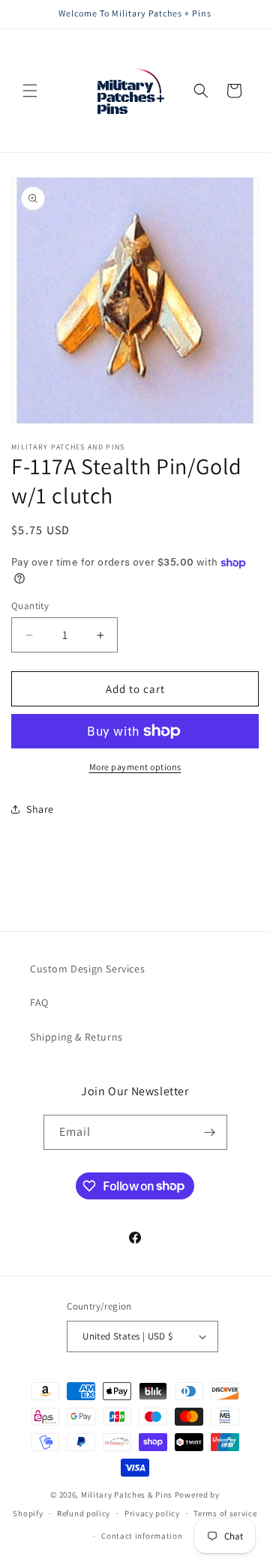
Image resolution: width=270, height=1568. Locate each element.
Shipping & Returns (76, 1037)
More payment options (135, 766)
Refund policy (83, 1513)
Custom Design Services (87, 968)
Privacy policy (152, 1513)
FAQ (39, 1002)
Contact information (141, 1536)
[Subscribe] (210, 1132)
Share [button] (40, 809)
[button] (30, 90)
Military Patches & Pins (126, 1494)
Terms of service (225, 1513)
